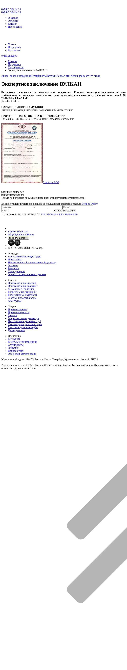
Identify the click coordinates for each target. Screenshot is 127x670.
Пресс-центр (15, 26)
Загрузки (51, 75)
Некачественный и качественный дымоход (32, 262)
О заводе (13, 17)
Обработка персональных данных (27, 274)
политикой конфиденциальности (59, 214)
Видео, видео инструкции (16, 75)
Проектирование (17, 309)
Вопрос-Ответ (90, 203)
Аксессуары (14, 300)
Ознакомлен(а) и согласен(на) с (41, 214)
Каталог (12, 23)
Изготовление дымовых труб (24, 321)
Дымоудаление (16, 330)
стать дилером (9, 55)
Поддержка (14, 47)
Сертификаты (38, 75)
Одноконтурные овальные (23, 286)
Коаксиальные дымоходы (22, 291)
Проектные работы (18, 312)
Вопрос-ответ (64, 75)
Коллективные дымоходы (22, 294)
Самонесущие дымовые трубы (25, 324)
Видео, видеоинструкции (22, 341)
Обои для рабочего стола (86, 75)
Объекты (13, 20)
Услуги (12, 44)
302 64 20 (11, 9)
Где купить (14, 50)
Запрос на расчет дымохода (23, 318)
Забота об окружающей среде (24, 256)
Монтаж (12, 315)
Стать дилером (16, 271)
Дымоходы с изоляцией (21, 289)
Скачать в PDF (51, 182)
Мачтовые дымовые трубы (23, 327)
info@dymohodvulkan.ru (21, 234)
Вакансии (13, 268)
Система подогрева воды (22, 297)
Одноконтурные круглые (22, 283)
